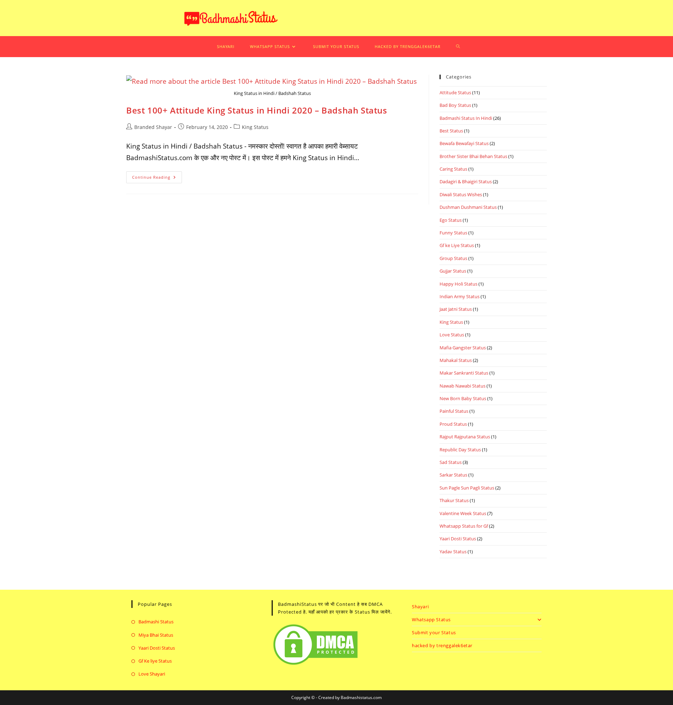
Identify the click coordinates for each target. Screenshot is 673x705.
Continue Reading (157, 175)
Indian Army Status (460, 296)
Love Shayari (151, 674)
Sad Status (451, 462)
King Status (255, 127)
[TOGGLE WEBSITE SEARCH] (456, 46)
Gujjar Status (453, 271)
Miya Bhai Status (155, 635)
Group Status (453, 258)
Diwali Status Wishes (461, 194)
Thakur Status (454, 500)
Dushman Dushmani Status (468, 207)
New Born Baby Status (463, 398)
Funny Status (453, 233)
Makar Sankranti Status (464, 373)
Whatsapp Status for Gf (464, 526)
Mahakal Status (456, 360)
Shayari (420, 606)
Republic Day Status (460, 449)
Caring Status (453, 169)
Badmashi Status (156, 621)
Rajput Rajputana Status (465, 436)
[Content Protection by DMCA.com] (315, 643)
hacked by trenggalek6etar (442, 645)
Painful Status (454, 411)
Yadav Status (453, 551)
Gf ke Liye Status (457, 245)
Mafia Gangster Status (463, 347)
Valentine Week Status (463, 513)
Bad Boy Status (455, 105)
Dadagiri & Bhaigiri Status (466, 181)
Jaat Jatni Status (456, 309)
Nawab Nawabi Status (462, 386)
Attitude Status (455, 92)
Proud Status (453, 424)
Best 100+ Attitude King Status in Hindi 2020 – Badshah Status (256, 110)
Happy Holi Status (458, 284)
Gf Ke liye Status (155, 661)
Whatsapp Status (431, 619)
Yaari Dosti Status (458, 538)
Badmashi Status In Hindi (466, 118)
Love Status (452, 334)
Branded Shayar (153, 127)
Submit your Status (434, 632)
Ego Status (451, 220)
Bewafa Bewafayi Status (464, 143)
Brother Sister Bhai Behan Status (473, 156)
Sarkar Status (453, 475)
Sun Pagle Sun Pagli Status (467, 488)
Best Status (451, 131)
